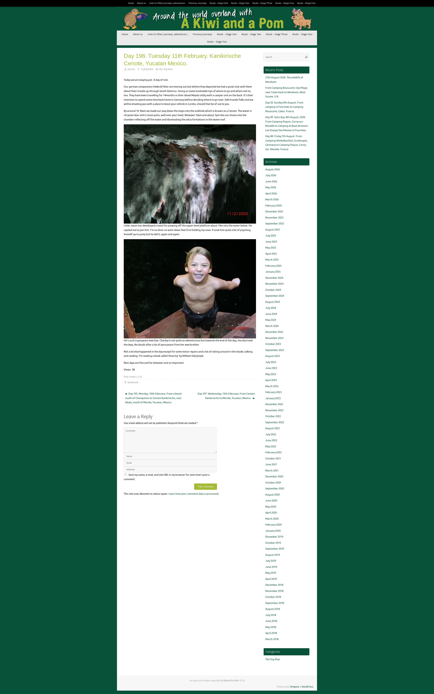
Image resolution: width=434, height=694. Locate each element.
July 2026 (270, 175)
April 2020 (271, 512)
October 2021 (273, 458)
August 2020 (272, 494)
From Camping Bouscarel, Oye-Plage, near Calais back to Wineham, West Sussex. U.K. (286, 92)
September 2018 (274, 603)
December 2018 (274, 585)
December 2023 (274, 332)
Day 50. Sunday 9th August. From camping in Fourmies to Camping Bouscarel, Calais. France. (284, 107)
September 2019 (274, 548)
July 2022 (270, 434)
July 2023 (270, 362)
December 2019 (274, 536)
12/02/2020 (147, 69)
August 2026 (272, 169)
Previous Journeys (198, 3)
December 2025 (274, 211)
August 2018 (272, 609)
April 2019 (271, 579)
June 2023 (271, 368)
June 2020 (271, 500)
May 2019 (270, 573)
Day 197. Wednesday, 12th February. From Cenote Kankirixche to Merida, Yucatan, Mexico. (226, 396)
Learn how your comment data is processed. (194, 494)
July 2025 (270, 235)
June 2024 (271, 314)
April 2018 (271, 633)
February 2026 (273, 205)
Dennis (131, 69)
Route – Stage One (219, 3)
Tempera (294, 686)
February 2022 (273, 452)
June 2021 (271, 464)
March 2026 (272, 199)
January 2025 (273, 271)
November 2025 (274, 217)
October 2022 (273, 416)
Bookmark (132, 382)
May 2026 (270, 187)
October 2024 (273, 290)
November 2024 (274, 284)
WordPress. (308, 686)
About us (141, 3)
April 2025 (271, 253)
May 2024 (270, 320)
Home (131, 3)
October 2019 (273, 543)
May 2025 (270, 247)
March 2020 (272, 518)
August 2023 (272, 356)
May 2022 (270, 446)
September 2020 (274, 488)
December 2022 (274, 404)
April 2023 (271, 380)
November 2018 (274, 591)
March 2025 (272, 259)
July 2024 (270, 308)
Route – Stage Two (240, 3)
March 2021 (272, 470)
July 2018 (270, 615)
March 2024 (272, 326)
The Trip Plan (166, 69)
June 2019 (271, 567)
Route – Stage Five (306, 3)
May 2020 (270, 506)
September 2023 (274, 350)
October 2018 (273, 597)
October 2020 (273, 482)
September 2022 (274, 422)
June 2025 (271, 241)
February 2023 (273, 392)
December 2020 (274, 476)
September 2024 (274, 296)
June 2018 (271, 621)
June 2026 (271, 181)
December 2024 (274, 278)
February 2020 (273, 524)
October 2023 (273, 344)
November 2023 (274, 338)
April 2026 (271, 193)
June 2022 (271, 440)
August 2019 (272, 555)
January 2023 (273, 398)
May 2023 (270, 374)
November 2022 (274, 410)
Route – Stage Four (284, 3)
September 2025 (274, 223)
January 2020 (273, 531)
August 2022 (272, 428)
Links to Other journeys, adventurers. (167, 3)
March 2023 (272, 386)
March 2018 (272, 639)
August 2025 (272, 229)
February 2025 (273, 266)
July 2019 (270, 561)
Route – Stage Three (262, 3)
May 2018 (270, 627)
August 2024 (272, 302)
